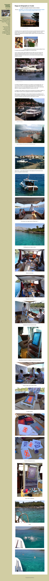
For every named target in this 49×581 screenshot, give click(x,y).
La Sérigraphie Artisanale (5, 18)
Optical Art (8, 34)
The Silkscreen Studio (6, 33)
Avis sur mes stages (6, 26)
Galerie (9, 24)
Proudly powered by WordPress (29, 577)
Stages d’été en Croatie (6, 21)
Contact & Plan (7, 30)
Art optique (8, 23)
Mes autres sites (7, 28)
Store (9, 25)
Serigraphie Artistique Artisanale (7, 6)
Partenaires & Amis (6, 29)
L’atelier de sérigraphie (6, 19)
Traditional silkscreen (6, 31)
